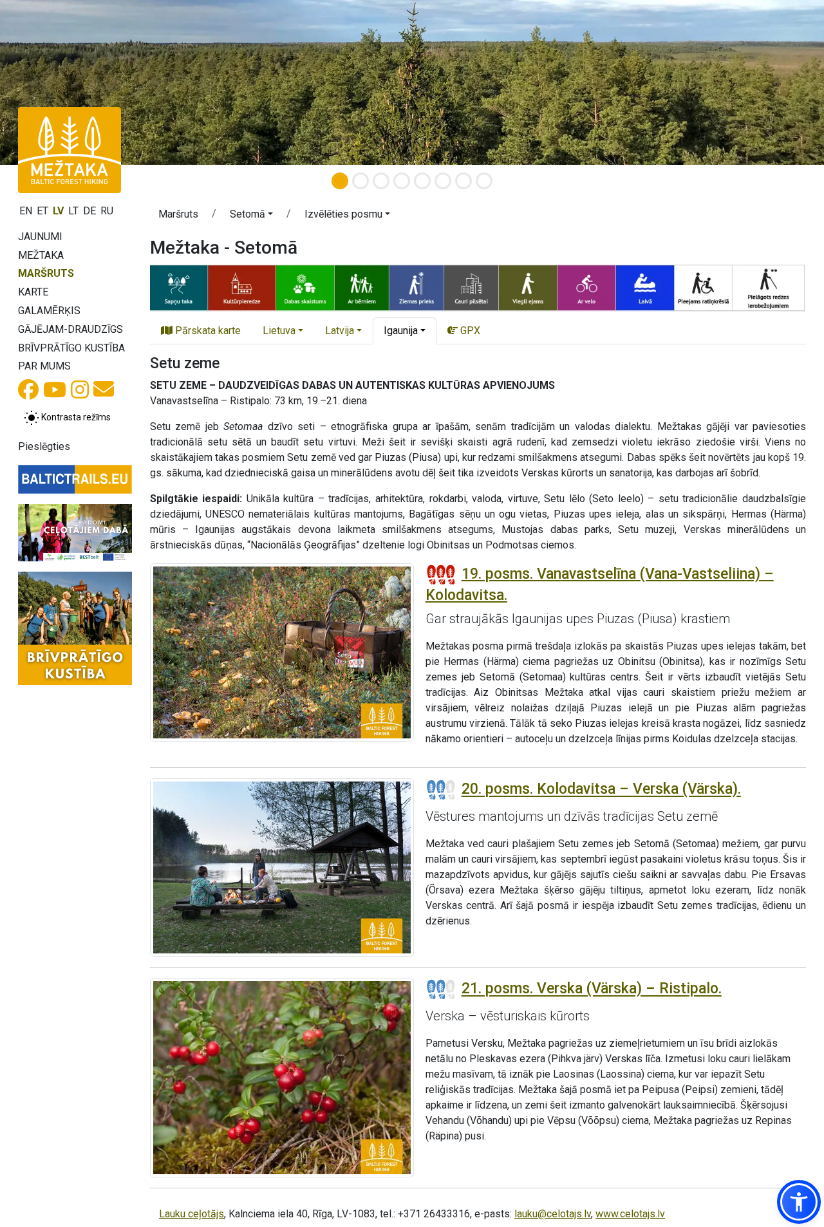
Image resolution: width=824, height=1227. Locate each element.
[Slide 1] (340, 181)
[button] (251, 216)
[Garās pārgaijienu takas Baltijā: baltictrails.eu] (75, 479)
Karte (33, 292)
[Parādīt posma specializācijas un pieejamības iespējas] (478, 287)
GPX (469, 330)
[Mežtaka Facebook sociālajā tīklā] (28, 394)
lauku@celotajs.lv (552, 1214)
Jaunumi (40, 236)
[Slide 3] (381, 181)
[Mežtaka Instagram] (80, 394)
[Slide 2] (360, 181)
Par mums (44, 366)
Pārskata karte (207, 330)
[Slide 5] (422, 181)
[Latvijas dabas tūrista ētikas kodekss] (75, 532)
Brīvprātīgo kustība (71, 348)
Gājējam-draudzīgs (70, 329)
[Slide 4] (401, 181)
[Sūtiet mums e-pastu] (103, 393)
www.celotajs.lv (630, 1214)
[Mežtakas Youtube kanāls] (54, 394)
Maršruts (46, 273)
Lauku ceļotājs (191, 1214)
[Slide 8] (484, 181)
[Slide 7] (463, 181)
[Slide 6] (443, 181)
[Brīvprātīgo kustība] (75, 629)
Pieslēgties (44, 446)
